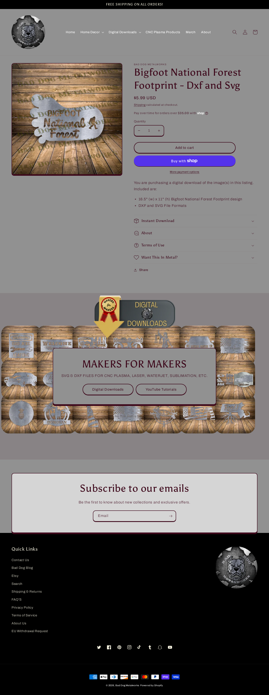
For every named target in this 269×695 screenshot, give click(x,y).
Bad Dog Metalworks (127, 685)
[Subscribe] (171, 516)
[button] (92, 32)
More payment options (184, 171)
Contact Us (20, 560)
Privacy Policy (22, 607)
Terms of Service (24, 615)
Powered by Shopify (151, 685)
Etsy (15, 575)
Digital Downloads (108, 389)
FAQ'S (16, 599)
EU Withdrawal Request (30, 631)
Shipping (140, 104)
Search (17, 583)
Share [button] (143, 270)
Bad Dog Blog (22, 567)
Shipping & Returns (27, 591)
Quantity (140, 121)
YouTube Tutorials (161, 389)
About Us (19, 623)
